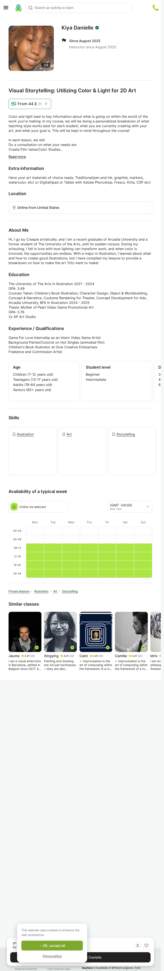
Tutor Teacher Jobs (58, 969)
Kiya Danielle (77, 28)
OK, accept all (53, 945)
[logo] (18, 7)
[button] (146, 945)
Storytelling (125, 434)
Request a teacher (26, 969)
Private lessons (19, 591)
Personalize (52, 956)
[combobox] (79, 8)
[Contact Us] (156, 8)
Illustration (25, 434)
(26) (32, 656)
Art (69, 434)
